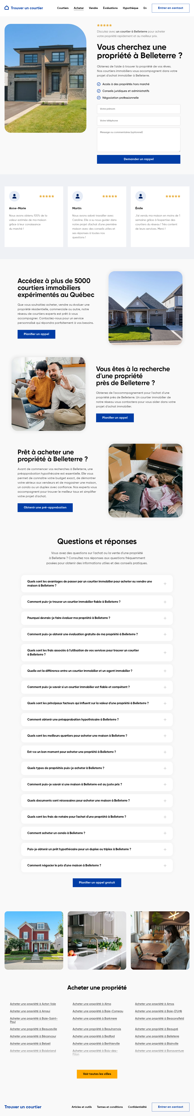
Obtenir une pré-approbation (45, 507)
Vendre (93, 8)
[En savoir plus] (165, 583)
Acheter (79, 8)
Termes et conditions (110, 1107)
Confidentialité (137, 1107)
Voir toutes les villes (97, 1074)
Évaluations (110, 8)
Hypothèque (130, 8)
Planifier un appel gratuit (97, 882)
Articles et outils (82, 1107)
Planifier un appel (36, 334)
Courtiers (63, 8)
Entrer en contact (170, 8)
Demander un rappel (139, 159)
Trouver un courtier (23, 1107)
